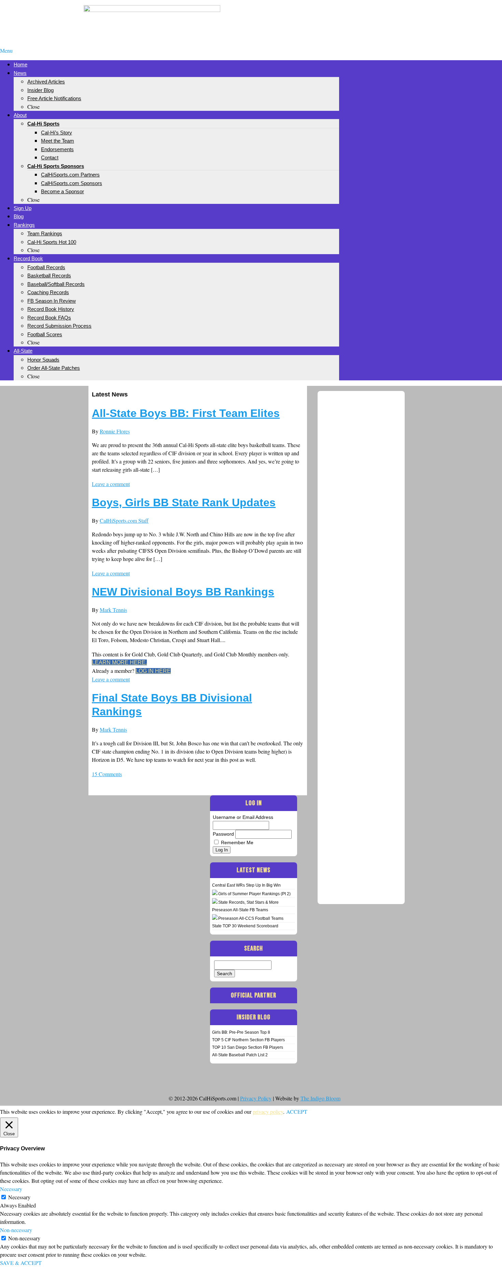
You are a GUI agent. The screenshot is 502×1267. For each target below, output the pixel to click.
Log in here (153, 671)
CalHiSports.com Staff (124, 520)
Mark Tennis (113, 609)
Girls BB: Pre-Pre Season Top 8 (241, 1032)
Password (223, 834)
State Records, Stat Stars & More (248, 902)
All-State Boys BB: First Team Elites (186, 413)
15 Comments (107, 774)
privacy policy (268, 1111)
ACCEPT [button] (296, 1111)
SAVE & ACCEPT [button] (21, 1262)
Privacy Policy (255, 1098)
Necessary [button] (11, 1188)
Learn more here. (119, 662)
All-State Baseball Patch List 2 (240, 1055)
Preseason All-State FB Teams (240, 909)
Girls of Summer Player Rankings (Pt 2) (254, 893)
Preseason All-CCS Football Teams (250, 918)
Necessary (19, 1197)
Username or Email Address (243, 817)
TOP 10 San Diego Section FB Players (247, 1047)
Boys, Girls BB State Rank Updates (184, 502)
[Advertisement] (350, 16)
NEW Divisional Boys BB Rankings (183, 592)
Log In (221, 849)
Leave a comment (111, 483)
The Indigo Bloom (320, 1098)
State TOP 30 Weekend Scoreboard (245, 926)
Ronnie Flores (115, 431)
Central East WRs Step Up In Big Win (246, 885)
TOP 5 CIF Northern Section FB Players (248, 1039)
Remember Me (237, 842)
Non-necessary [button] (16, 1229)
